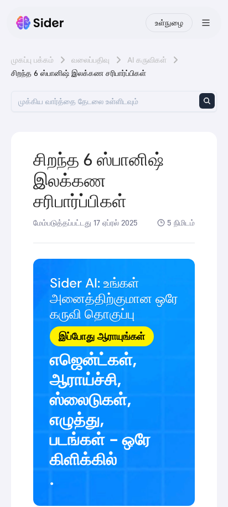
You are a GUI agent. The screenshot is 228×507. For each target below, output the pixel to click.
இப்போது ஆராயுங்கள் (102, 336)
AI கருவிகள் (147, 60)
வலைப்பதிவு (90, 60)
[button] (114, 382)
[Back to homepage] (40, 22)
